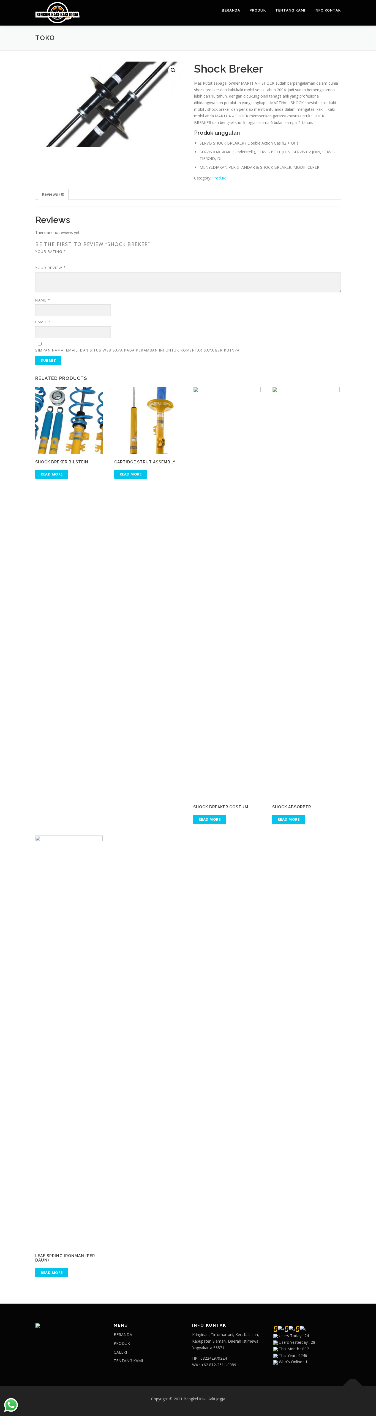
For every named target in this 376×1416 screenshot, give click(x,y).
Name (42, 300)
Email (43, 321)
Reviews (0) (53, 194)
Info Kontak (328, 10)
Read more (52, 474)
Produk (258, 10)
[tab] (53, 194)
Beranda (231, 10)
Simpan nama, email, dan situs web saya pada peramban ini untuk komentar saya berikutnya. (138, 350)
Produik (219, 178)
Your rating (50, 251)
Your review (50, 267)
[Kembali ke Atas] (353, 1386)
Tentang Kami (290, 10)
